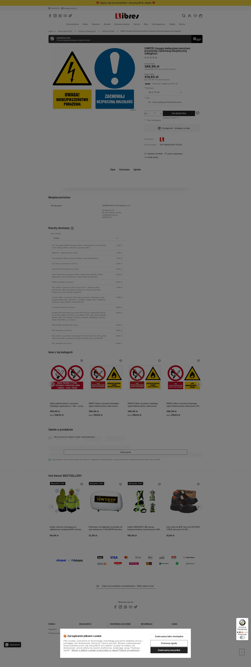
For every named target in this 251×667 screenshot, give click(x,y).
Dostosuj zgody (169, 643)
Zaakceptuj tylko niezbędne (169, 636)
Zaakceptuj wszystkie (169, 650)
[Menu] (246, 619)
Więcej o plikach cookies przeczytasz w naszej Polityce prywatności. (106, 650)
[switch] (242, 637)
